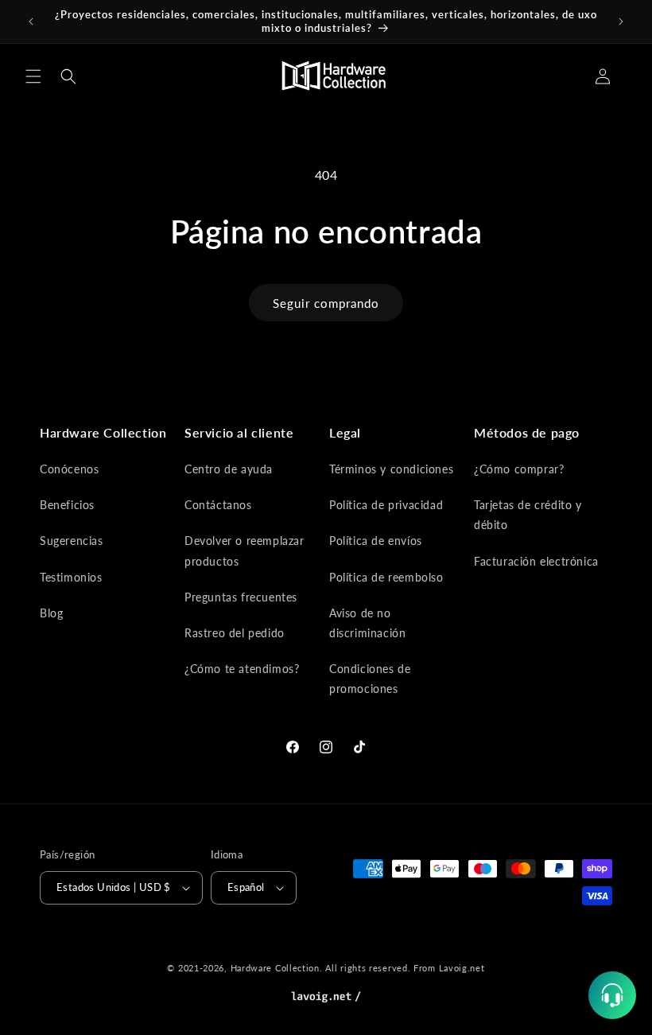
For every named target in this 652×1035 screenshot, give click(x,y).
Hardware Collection (275, 968)
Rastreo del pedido (234, 633)
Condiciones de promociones (369, 678)
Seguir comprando (326, 303)
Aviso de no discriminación (367, 623)
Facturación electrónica (536, 561)
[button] (33, 76)
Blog (51, 613)
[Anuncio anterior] (31, 21)
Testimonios (71, 577)
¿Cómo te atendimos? (241, 668)
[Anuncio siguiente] (620, 21)
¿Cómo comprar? (519, 469)
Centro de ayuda (228, 469)
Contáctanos (218, 505)
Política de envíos (375, 540)
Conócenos (69, 469)
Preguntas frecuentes (240, 597)
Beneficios (67, 505)
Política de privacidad (386, 505)
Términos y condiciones (391, 469)
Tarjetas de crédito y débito (528, 514)
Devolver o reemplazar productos (244, 550)
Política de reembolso (386, 577)
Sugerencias (71, 540)
